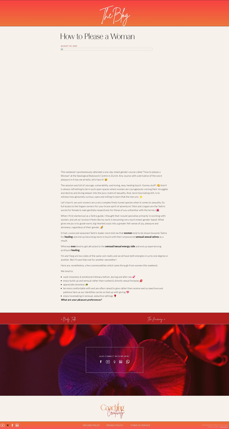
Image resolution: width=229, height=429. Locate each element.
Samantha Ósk (224, 427)
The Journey (155, 319)
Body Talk (70, 319)
